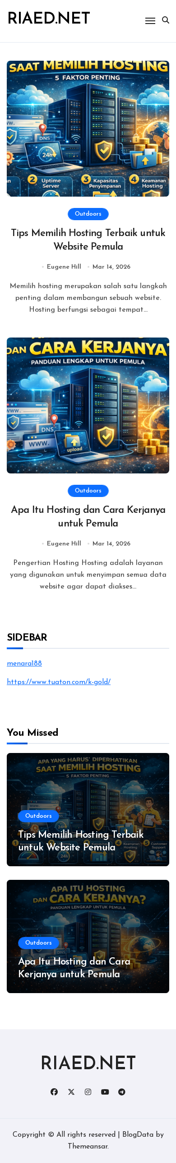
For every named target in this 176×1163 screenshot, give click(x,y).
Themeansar (87, 1146)
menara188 (24, 663)
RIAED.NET (48, 19)
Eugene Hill (64, 267)
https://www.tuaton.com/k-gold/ (59, 682)
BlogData (137, 1135)
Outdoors (88, 214)
